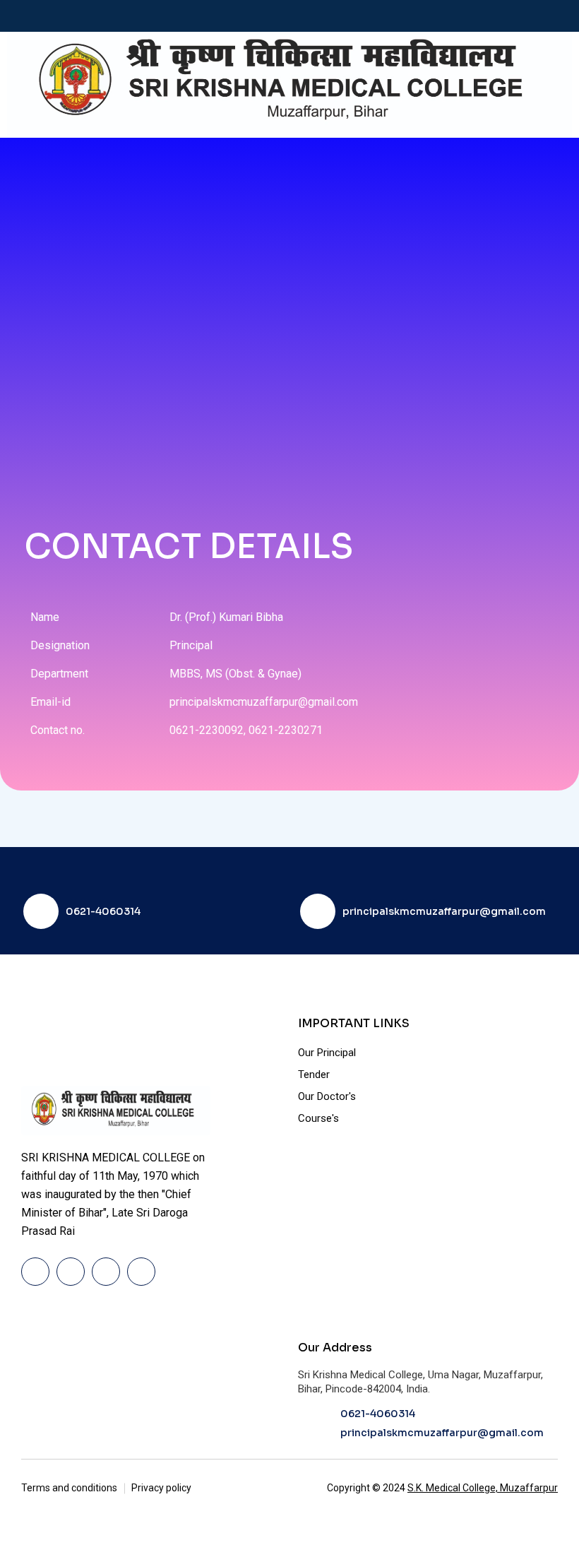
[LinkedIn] (106, 1271)
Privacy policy (161, 1487)
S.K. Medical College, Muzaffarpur (482, 1487)
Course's (318, 1118)
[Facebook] (35, 1271)
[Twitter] (70, 1271)
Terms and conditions (69, 1487)
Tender (314, 1074)
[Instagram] (141, 1271)
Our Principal (327, 1052)
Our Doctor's (327, 1096)
